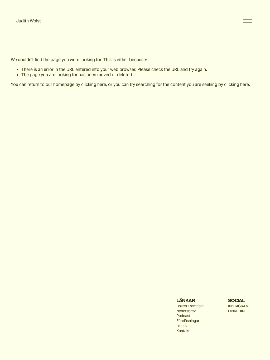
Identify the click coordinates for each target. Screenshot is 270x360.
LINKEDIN (236, 311)
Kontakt (183, 330)
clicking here (93, 84)
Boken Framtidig (190, 306)
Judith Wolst (28, 21)
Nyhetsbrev (186, 311)
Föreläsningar (187, 320)
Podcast (183, 315)
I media (182, 325)
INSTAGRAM (238, 306)
